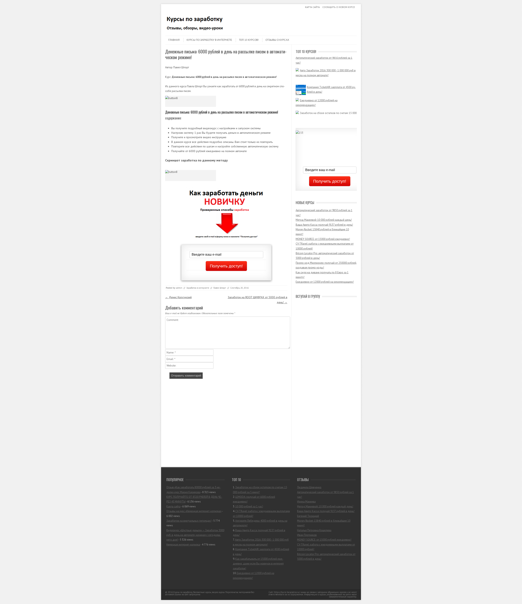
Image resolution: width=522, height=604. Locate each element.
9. (258, 563)
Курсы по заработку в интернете (209, 40)
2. (254, 499)
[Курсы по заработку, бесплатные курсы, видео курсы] (195, 32)
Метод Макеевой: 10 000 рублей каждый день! (324, 220)
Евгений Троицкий (308, 516)
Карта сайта (312, 7)
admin (179, 287)
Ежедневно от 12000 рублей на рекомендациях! (316, 98)
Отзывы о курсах (277, 40)
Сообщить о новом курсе (338, 7)
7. (261, 542)
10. (253, 575)
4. (261, 513)
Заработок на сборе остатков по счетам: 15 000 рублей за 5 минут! (326, 110)
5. (260, 523)
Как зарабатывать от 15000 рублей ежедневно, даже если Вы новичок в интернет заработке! (258, 563)
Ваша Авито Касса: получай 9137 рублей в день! (324, 224)
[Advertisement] (224, 422)
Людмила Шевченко (309, 487)
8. (261, 552)
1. (260, 490)
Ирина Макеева (306, 501)
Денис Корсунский (178, 297)
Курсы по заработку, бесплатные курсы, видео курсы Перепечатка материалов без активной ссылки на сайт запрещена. (209, 593)
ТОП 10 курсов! (249, 40)
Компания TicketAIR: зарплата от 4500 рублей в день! (331, 84)
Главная (174, 40)
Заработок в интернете (197, 287)
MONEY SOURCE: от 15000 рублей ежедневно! (323, 239)
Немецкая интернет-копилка (183, 544)
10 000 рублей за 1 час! (249, 506)
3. (248, 506)
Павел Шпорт (219, 287)
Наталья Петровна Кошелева (314, 530)
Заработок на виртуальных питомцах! (188, 520)
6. (259, 533)
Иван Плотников (307, 535)
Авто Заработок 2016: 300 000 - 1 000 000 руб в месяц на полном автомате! (326, 63)
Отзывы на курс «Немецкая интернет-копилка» (193, 511)
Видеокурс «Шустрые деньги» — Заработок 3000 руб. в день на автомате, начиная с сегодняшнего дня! (195, 535)
